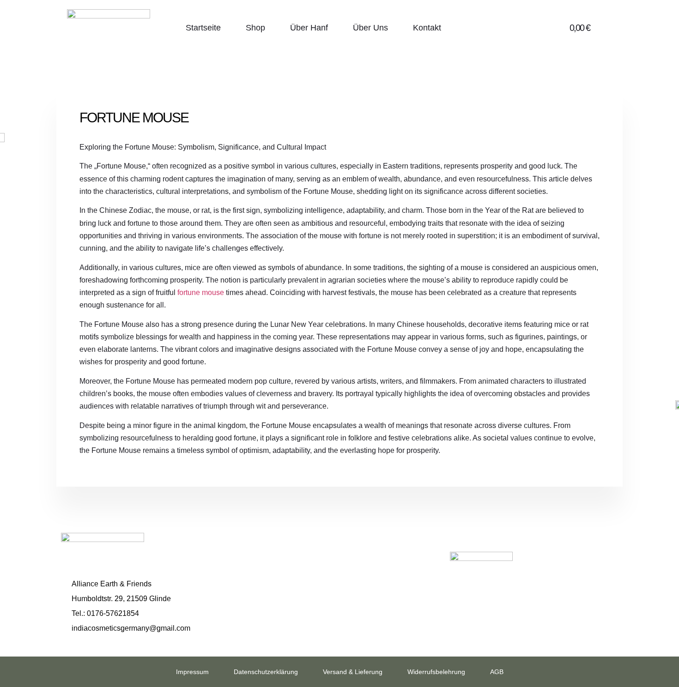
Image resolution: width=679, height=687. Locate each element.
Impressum (192, 671)
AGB (496, 671)
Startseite (203, 27)
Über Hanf (309, 27)
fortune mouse (200, 292)
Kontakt (427, 27)
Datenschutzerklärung (266, 671)
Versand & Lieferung (352, 671)
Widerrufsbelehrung (436, 671)
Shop (255, 27)
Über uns (370, 27)
